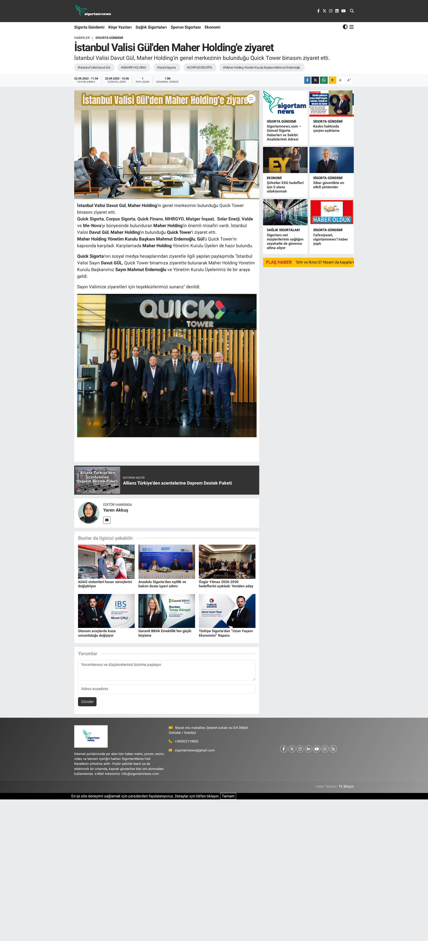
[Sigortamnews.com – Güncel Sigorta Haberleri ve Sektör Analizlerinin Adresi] (285, 103)
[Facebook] (283, 749)
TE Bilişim (346, 786)
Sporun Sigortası (186, 27)
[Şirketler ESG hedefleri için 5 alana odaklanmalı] (285, 160)
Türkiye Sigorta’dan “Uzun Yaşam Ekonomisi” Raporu (226, 633)
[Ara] (352, 11)
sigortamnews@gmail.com (195, 750)
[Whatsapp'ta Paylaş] (324, 80)
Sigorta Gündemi (89, 27)
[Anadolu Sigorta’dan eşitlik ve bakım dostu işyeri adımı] (166, 561)
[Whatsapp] (325, 749)
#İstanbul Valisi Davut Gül (94, 67)
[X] (292, 749)
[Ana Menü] (351, 27)
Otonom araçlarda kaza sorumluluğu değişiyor (97, 633)
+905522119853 (186, 741)
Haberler (82, 38)
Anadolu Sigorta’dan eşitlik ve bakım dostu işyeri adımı (162, 584)
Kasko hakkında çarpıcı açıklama (326, 128)
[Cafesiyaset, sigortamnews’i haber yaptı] (331, 212)
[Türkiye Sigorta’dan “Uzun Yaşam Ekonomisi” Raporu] (227, 610)
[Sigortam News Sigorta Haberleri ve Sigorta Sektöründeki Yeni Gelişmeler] (93, 11)
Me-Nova (92, 225)
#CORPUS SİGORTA (199, 67)
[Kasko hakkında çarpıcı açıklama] (331, 103)
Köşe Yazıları (120, 27)
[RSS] (333, 749)
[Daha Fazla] (332, 80)
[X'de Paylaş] (315, 80)
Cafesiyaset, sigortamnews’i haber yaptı (330, 239)
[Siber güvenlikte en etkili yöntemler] (331, 160)
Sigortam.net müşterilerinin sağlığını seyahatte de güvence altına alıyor (285, 241)
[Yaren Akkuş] (88, 512)
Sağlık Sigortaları (151, 27)
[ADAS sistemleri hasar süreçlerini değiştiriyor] (106, 561)
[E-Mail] (107, 520)
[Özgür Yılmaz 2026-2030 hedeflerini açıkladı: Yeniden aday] (227, 561)
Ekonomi (212, 27)
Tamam (228, 796)
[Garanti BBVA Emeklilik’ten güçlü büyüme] (166, 610)
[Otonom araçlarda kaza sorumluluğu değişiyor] (106, 610)
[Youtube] (316, 749)
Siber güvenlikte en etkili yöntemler (328, 185)
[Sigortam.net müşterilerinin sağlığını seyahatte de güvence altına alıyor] (285, 212)
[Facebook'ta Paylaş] (307, 80)
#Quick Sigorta (166, 67)
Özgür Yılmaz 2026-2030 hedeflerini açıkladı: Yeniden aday (226, 584)
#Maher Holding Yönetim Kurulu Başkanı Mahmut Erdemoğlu (261, 67)
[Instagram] (300, 749)
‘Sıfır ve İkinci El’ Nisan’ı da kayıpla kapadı (330, 262)
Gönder (87, 701)
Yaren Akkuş (115, 510)
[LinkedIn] (308, 749)
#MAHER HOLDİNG (133, 67)
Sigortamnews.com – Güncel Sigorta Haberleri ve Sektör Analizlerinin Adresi (284, 132)
